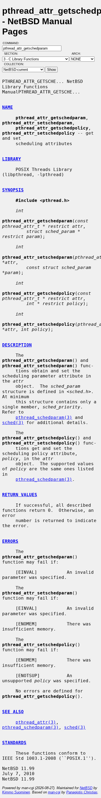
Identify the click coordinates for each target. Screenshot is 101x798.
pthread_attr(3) (36, 722)
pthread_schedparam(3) (44, 417)
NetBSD (86, 788)
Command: (12, 43)
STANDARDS (14, 742)
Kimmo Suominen (16, 792)
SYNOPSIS (13, 189)
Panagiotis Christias (81, 792)
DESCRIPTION (17, 345)
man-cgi (54, 792)
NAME (7, 107)
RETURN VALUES (19, 494)
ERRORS (10, 541)
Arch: (79, 53)
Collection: (14, 64)
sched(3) (13, 422)
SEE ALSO (13, 711)
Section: (12, 53)
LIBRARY (11, 159)
